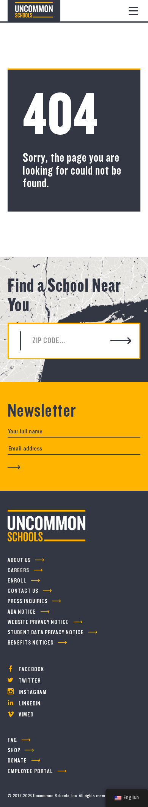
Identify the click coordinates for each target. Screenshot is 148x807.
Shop (14, 750)
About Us (19, 560)
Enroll (17, 581)
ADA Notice (22, 612)
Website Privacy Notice (38, 622)
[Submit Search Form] (121, 341)
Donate (17, 761)
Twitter (29, 681)
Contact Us (23, 591)
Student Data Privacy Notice (46, 632)
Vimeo (25, 714)
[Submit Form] (14, 467)
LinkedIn (29, 703)
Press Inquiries (27, 601)
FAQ (12, 740)
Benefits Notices (31, 643)
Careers (18, 570)
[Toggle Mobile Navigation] (133, 11)
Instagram (32, 692)
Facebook (30, 669)
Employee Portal (30, 771)
